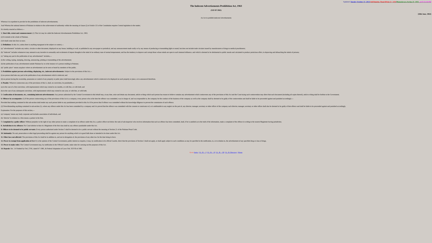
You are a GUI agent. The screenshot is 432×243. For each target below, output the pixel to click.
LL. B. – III (220, 152)
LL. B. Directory (231, 152)
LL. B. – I (202, 152)
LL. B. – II (211, 152)
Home (240, 152)
